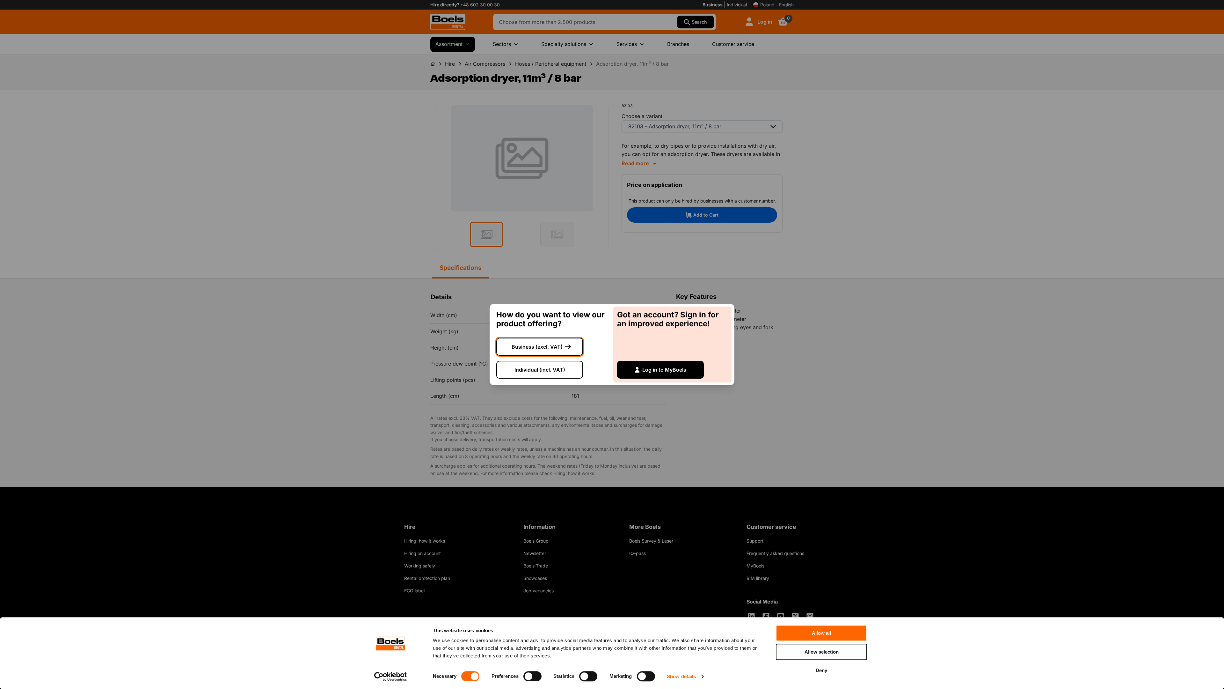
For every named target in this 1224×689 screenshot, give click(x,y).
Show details (681, 676)
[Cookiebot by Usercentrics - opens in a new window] (391, 676)
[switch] (532, 676)
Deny (821, 670)
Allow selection (822, 652)
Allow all (821, 633)
